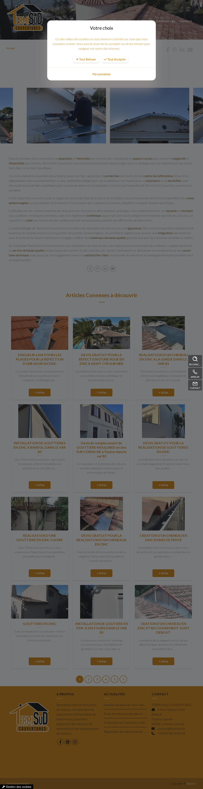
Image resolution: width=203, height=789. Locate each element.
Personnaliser (101, 74)
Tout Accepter (116, 59)
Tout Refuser (87, 59)
